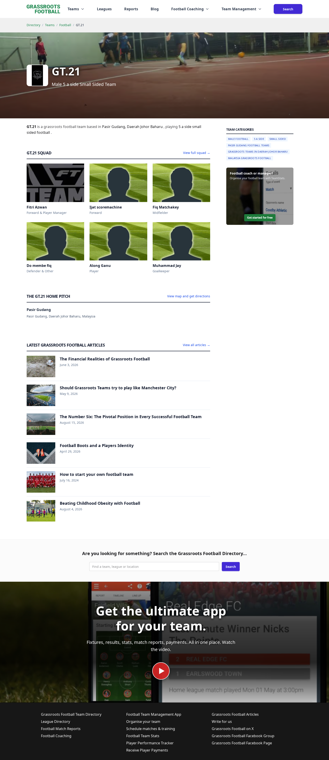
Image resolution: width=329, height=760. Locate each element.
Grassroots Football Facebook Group (243, 735)
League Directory (55, 721)
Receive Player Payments (147, 750)
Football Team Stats (142, 735)
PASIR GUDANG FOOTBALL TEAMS (248, 145)
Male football (238, 139)
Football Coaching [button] (187, 8)
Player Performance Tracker (150, 743)
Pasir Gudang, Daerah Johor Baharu (133, 126)
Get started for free (260, 217)
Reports (131, 8)
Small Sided (277, 139)
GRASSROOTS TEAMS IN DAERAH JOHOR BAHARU (258, 151)
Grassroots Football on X (233, 728)
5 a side (185, 126)
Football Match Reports (61, 728)
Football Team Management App (153, 714)
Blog (155, 8)
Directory (33, 25)
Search (288, 9)
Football (65, 25)
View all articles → (196, 345)
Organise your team (143, 721)
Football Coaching (56, 735)
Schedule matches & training (150, 728)
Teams (50, 25)
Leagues (104, 8)
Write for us (222, 721)
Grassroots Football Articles (235, 714)
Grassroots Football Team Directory (71, 714)
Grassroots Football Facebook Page (242, 743)
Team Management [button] (239, 8)
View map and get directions (188, 296)
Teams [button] (73, 8)
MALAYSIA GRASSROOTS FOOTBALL (249, 158)
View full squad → (196, 153)
